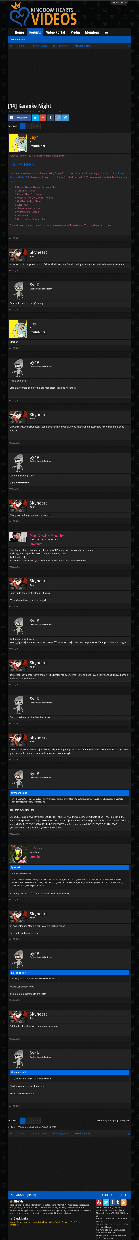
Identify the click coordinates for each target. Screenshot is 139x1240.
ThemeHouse (105, 1227)
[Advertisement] (69, 76)
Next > (36, 126)
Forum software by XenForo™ (109, 1209)
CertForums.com (106, 1238)
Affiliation (14, 1224)
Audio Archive (40, 1222)
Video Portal (55, 32)
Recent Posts (18, 39)
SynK (34, 284)
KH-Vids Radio (27, 111)
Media (75, 32)
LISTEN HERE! (22, 164)
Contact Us (110, 1195)
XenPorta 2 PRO (15, 1127)
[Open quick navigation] (129, 46)
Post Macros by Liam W (112, 1213)
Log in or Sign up (119, 2)
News (12, 1222)
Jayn (46, 111)
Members (92, 32)
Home (19, 32)
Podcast (65, 1222)
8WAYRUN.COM (49, 1127)
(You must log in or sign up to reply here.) (113, 1120)
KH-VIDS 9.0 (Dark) (23, 1195)
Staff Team (76, 1222)
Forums (35, 32)
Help (125, 1195)
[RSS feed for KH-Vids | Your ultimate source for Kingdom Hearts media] (123, 1202)
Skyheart (38, 252)
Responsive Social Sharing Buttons (111, 1235)
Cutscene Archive (24, 1222)
